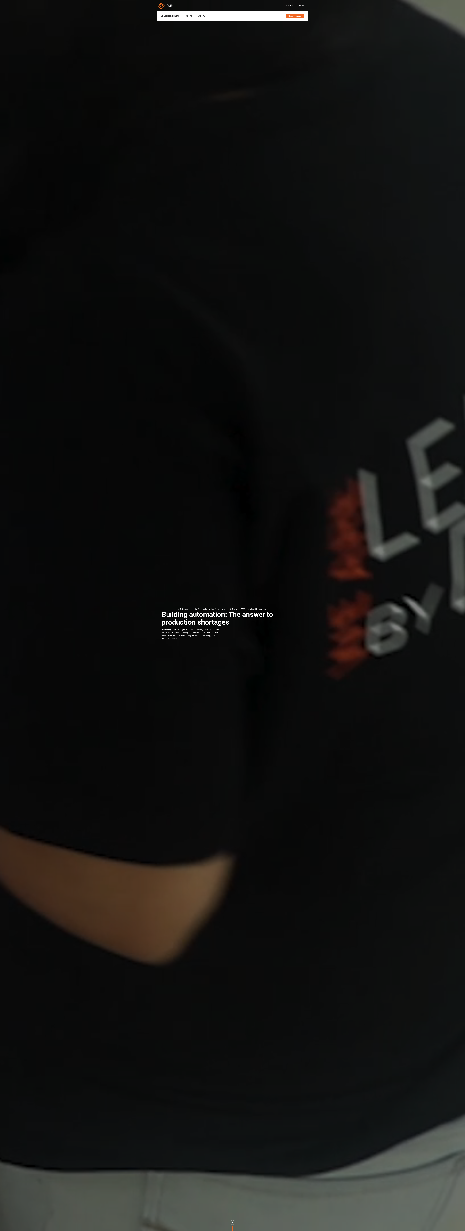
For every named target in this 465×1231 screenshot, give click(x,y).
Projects (188, 16)
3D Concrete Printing (170, 16)
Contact (301, 6)
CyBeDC (201, 16)
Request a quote (295, 16)
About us (288, 6)
